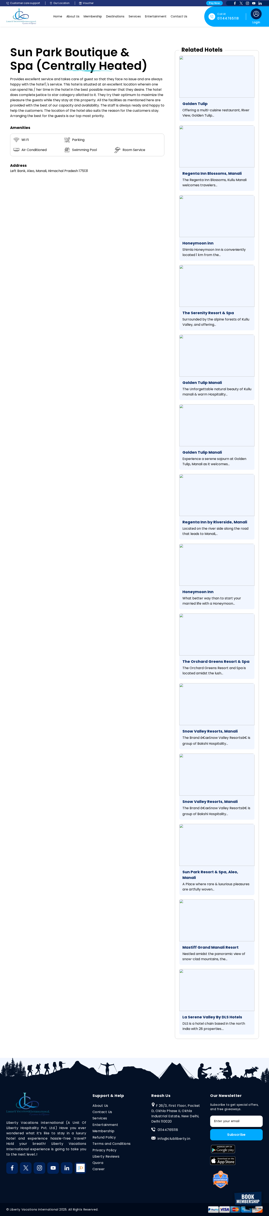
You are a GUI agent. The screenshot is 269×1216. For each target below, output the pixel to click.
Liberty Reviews (105, 1156)
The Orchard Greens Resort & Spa (215, 661)
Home (57, 16)
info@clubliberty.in (174, 1138)
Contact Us (179, 16)
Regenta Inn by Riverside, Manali (214, 522)
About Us (72, 16)
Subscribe (236, 1134)
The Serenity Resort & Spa (208, 312)
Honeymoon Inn (198, 591)
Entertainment (155, 16)
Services (135, 16)
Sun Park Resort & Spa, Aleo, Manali (210, 874)
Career (98, 1169)
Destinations (115, 16)
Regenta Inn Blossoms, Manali (212, 173)
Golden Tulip (195, 103)
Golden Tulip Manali (202, 382)
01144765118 (168, 1129)
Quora (97, 1162)
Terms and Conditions (111, 1143)
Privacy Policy (104, 1150)
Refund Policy (104, 1137)
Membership (93, 16)
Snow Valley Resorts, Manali (210, 731)
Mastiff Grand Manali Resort (210, 947)
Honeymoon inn (198, 243)
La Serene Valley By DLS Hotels (212, 1017)
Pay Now (214, 3)
